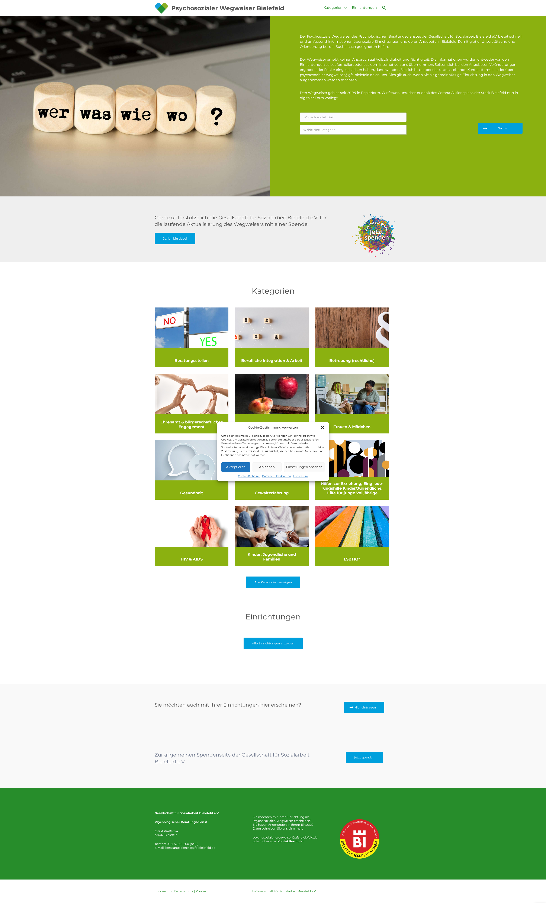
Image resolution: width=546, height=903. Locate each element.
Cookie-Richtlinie (249, 476)
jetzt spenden (364, 757)
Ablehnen (267, 467)
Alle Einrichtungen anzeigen (273, 643)
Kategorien (333, 8)
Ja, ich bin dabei (175, 238)
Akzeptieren (235, 467)
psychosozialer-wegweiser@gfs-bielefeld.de (285, 837)
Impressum (300, 476)
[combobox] (353, 130)
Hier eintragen (365, 707)
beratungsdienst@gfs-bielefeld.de (190, 848)
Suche (502, 128)
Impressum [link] (163, 891)
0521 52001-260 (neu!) (182, 844)
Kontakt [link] (202, 891)
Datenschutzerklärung (276, 476)
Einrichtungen (364, 8)
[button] (323, 427)
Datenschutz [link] (183, 891)
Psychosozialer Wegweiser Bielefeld (227, 8)
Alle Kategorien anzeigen (273, 582)
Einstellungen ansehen (304, 467)
